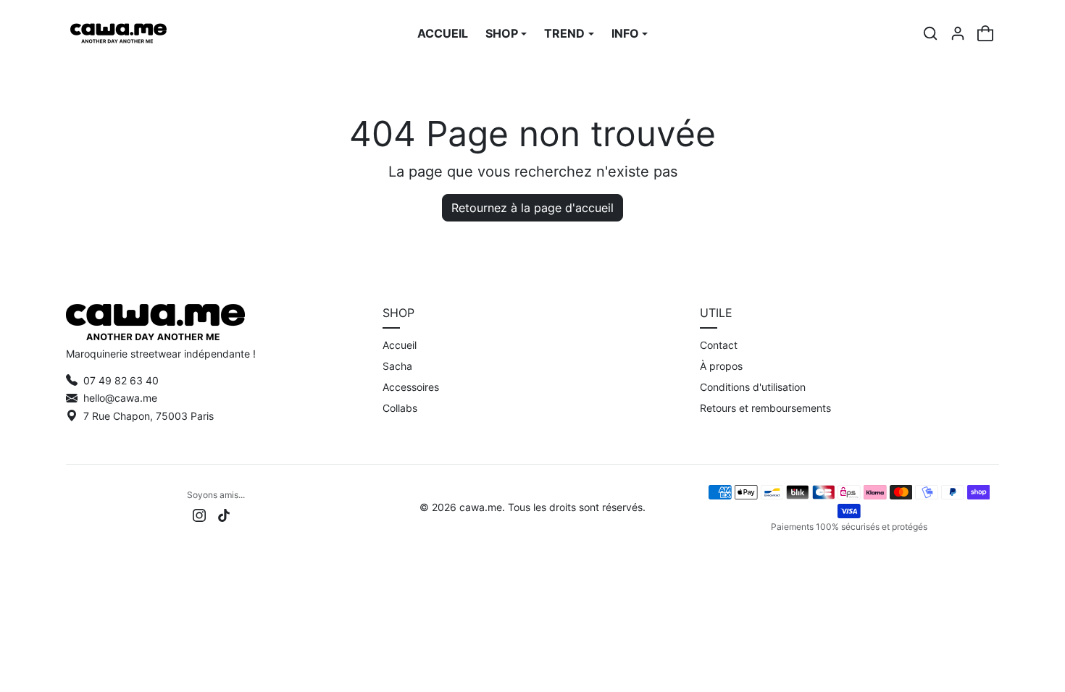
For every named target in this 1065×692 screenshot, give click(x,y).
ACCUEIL (442, 33)
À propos (721, 366)
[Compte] (958, 33)
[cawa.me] (118, 32)
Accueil (400, 345)
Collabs (400, 408)
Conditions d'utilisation (753, 387)
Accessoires (411, 387)
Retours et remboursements (765, 408)
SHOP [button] (501, 33)
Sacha (397, 366)
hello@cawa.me (120, 398)
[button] (930, 33)
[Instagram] (199, 514)
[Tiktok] (224, 514)
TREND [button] (564, 33)
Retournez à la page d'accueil (532, 208)
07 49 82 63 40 (121, 380)
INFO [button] (625, 33)
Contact (719, 345)
